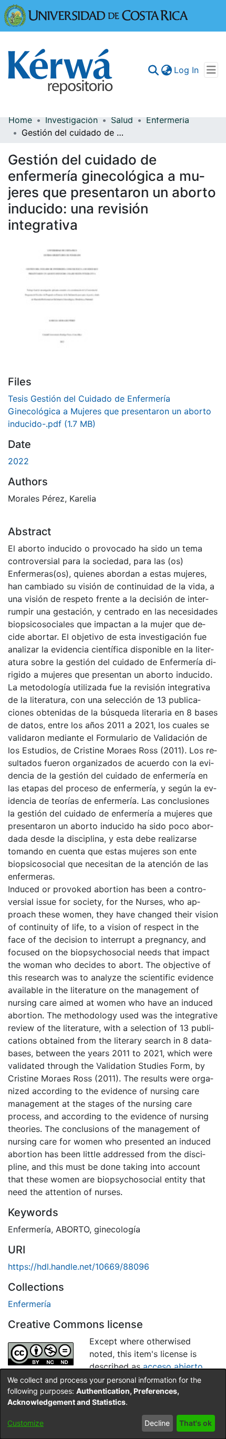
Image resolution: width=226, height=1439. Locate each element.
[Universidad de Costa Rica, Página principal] (96, 14)
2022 (18, 461)
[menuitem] (166, 70)
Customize (25, 1422)
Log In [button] (187, 70)
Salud (122, 120)
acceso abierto (173, 1366)
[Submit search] (153, 70)
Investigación (71, 120)
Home (20, 120)
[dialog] (113, 1404)
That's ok (195, 1422)
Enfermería (167, 120)
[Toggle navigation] (211, 70)
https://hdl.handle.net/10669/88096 (78, 1266)
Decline (157, 1422)
